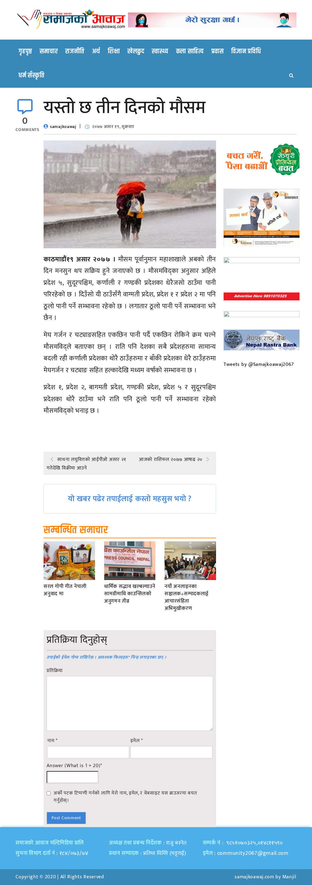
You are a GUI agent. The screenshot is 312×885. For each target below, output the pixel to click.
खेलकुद (135, 51)
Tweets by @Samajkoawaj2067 (259, 364)
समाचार (49, 51)
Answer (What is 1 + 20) (74, 766)
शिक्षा (114, 51)
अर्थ (96, 51)
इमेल (136, 741)
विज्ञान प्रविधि (246, 51)
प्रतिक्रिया (55, 670)
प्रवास (217, 51)
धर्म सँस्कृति (31, 75)
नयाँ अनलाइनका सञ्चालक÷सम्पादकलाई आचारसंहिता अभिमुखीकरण (187, 597)
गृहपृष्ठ (25, 51)
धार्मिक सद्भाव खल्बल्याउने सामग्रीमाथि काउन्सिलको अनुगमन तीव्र (129, 594)
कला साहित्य (190, 51)
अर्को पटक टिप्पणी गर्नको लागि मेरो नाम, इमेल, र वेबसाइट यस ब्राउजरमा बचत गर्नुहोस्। (125, 796)
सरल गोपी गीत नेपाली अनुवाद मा (65, 590)
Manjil (289, 877)
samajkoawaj (63, 126)
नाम (52, 741)
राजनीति (74, 51)
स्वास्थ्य (160, 51)
